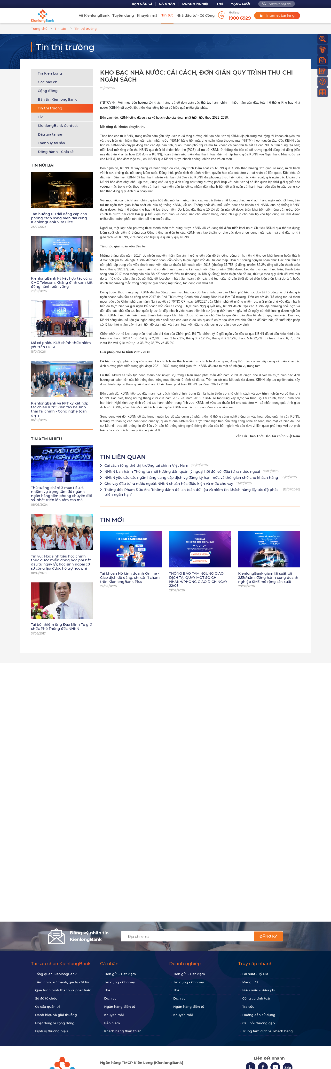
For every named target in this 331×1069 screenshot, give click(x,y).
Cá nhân (167, 4)
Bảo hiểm (112, 1023)
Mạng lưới (240, 4)
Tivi (41, 117)
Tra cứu (248, 1006)
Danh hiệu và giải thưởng (56, 1015)
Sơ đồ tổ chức (46, 998)
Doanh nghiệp (196, 4)
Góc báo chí (48, 82)
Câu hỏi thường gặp (258, 1023)
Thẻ (220, 4)
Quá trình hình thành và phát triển (63, 990)
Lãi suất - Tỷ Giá (255, 974)
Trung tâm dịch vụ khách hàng (267, 1031)
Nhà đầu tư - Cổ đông (195, 15)
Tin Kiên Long (50, 73)
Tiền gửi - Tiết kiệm (120, 974)
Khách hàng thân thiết (122, 1031)
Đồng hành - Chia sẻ (56, 152)
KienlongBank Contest (58, 125)
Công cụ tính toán (256, 998)
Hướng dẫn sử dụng (258, 1015)
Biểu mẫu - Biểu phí (258, 990)
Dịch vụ (110, 998)
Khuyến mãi (147, 15)
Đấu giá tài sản (50, 134)
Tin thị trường (50, 108)
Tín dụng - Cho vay (119, 982)
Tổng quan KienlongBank (56, 974)
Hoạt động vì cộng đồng (54, 1023)
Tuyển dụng (123, 15)
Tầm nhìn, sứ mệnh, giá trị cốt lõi (62, 982)
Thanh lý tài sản (51, 143)
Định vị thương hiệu (51, 1031)
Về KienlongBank (94, 15)
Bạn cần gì (142, 4)
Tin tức (167, 15)
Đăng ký (268, 936)
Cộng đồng (48, 91)
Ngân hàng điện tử (119, 1006)
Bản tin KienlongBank (57, 99)
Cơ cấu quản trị (47, 1006)
